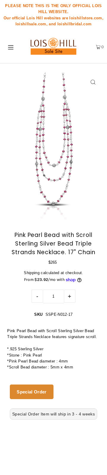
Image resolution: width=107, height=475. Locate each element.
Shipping (32, 273)
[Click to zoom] (93, 82)
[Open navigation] (11, 47)
